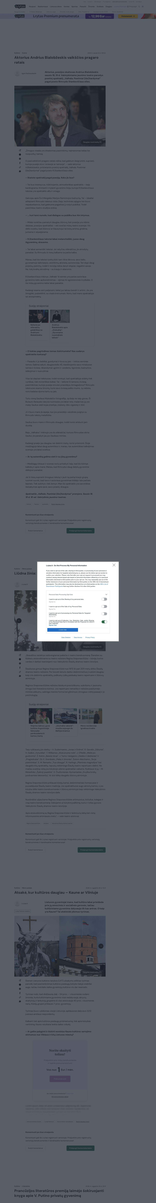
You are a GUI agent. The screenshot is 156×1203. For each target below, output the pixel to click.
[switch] (104, 599)
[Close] (115, 566)
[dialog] (78, 601)
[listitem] (78, 594)
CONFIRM (63, 630)
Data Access (78, 637)
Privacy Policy (90, 637)
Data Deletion (66, 637)
